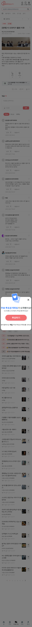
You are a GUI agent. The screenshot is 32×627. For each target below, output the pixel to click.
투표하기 (16, 317)
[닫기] (28, 299)
